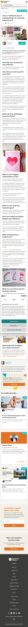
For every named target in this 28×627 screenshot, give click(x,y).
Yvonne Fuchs (5, 250)
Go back (6, 12)
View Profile (21, 461)
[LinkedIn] (16, 613)
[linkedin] (8, 23)
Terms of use (14, 596)
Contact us (14, 570)
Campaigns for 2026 (14, 586)
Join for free (14, 549)
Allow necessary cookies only (14, 329)
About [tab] (23, 299)
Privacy (14, 599)
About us (14, 567)
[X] (9, 613)
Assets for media (14, 583)
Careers (14, 576)
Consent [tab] (5, 299)
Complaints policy (14, 602)
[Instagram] (14, 613)
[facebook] (6, 23)
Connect (22, 43)
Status (14, 605)
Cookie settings (13, 325)
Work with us (14, 589)
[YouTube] (19, 613)
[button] (26, 2)
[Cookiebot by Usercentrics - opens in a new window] (21, 296)
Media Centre (14, 580)
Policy (14, 573)
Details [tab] (14, 299)
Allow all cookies (14, 321)
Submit (14, 525)
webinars (7, 227)
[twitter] (3, 23)
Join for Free (14, 384)
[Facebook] (11, 613)
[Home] (2, 5)
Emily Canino (10, 42)
